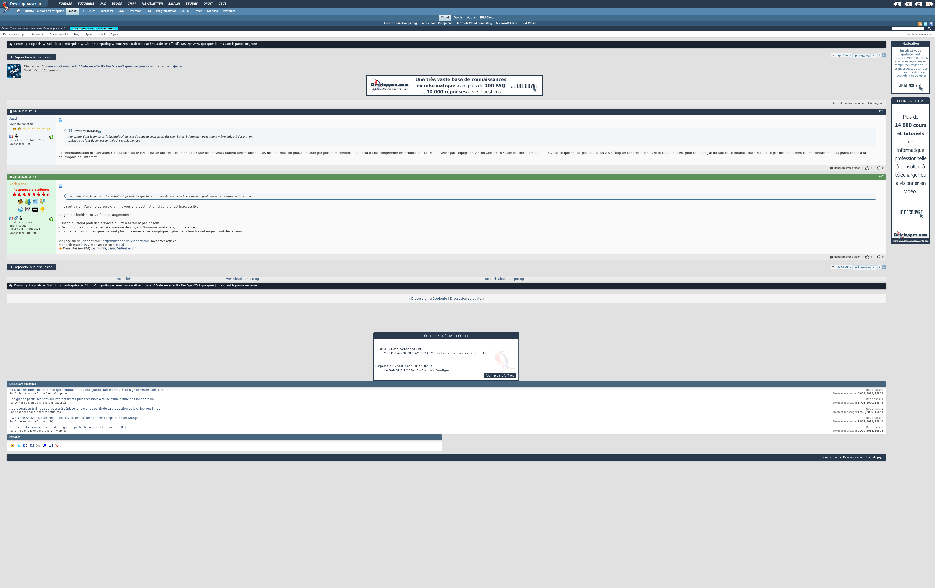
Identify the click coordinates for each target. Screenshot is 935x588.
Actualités (124, 279)
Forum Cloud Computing (400, 23)
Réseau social (57, 34)
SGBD (185, 11)
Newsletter (152, 4)
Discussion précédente (429, 299)
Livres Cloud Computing (437, 23)
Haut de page (874, 457)
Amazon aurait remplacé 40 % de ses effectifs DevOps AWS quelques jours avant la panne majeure (111, 66)
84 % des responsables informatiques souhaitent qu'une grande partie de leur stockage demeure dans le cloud (88, 390)
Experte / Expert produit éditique (404, 366)
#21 (881, 111)
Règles (114, 34)
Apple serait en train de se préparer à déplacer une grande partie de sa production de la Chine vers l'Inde (84, 409)
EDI (148, 11)
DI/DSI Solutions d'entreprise (44, 11)
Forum (19, 44)
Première (864, 55)
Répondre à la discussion (31, 57)
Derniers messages (15, 34)
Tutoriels (86, 4)
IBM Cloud (487, 17)
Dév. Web (135, 11)
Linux (112, 249)
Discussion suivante (465, 299)
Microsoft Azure (507, 23)
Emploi (174, 4)
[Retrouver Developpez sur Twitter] (925, 24)
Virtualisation (126, 249)
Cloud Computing (98, 44)
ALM (92, 11)
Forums (65, 4)
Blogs (116, 4)
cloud (120, 245)
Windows (99, 249)
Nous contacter (831, 457)
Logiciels (35, 44)
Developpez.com (853, 457)
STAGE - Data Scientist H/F (398, 349)
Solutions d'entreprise (63, 44)
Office (198, 11)
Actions (36, 34)
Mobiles (212, 11)
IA (83, 11)
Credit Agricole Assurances (411, 353)
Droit (208, 4)
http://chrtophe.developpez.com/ (126, 241)
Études (191, 4)
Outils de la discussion (846, 103)
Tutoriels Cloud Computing (474, 23)
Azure (471, 17)
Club (222, 4)
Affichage (873, 103)
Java (121, 11)
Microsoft (106, 11)
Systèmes (229, 11)
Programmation (166, 11)
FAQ (103, 4)
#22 (881, 176)
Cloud (73, 11)
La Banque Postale (401, 370)
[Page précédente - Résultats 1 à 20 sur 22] (874, 56)
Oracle (458, 17)
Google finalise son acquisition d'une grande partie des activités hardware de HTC (68, 427)
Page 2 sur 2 (843, 55)
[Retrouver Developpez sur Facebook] (931, 24)
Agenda (89, 34)
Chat (131, 4)
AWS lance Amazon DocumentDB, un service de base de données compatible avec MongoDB (76, 418)
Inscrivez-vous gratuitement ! (94, 28)
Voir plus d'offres (500, 375)
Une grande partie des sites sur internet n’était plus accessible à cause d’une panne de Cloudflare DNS (83, 399)
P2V (86, 245)
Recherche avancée (919, 34)
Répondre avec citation (847, 168)
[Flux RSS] (920, 24)
